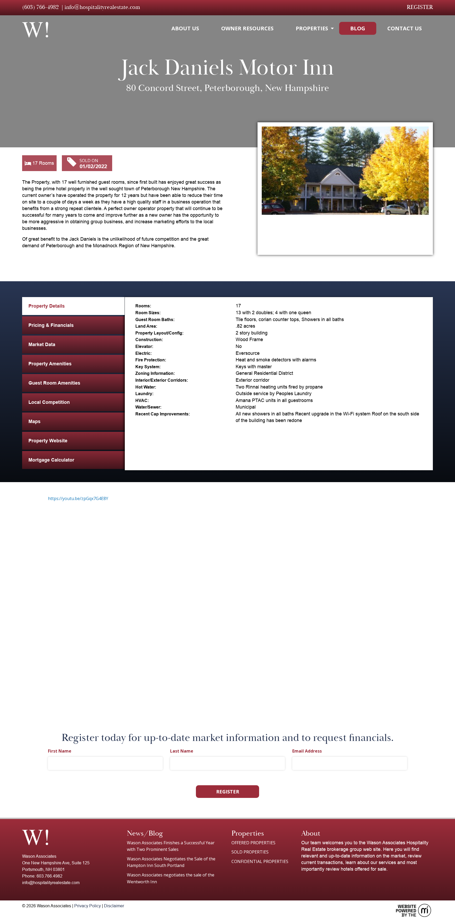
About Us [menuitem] (185, 28)
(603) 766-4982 (40, 7)
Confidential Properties (259, 861)
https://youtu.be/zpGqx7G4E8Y (78, 498)
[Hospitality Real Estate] (35, 29)
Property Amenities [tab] (50, 363)
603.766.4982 (49, 876)
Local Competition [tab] (49, 402)
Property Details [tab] (46, 306)
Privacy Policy (87, 906)
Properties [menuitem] (312, 28)
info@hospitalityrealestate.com (102, 7)
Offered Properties (253, 843)
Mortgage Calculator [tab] (51, 460)
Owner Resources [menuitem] (247, 28)
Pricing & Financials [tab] (51, 325)
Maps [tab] (34, 421)
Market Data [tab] (41, 344)
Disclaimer (114, 906)
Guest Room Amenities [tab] (54, 383)
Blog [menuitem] (357, 28)
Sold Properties (250, 852)
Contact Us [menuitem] (404, 28)
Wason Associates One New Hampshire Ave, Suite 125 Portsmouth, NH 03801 (56, 863)
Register (420, 7)
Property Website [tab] (47, 440)
